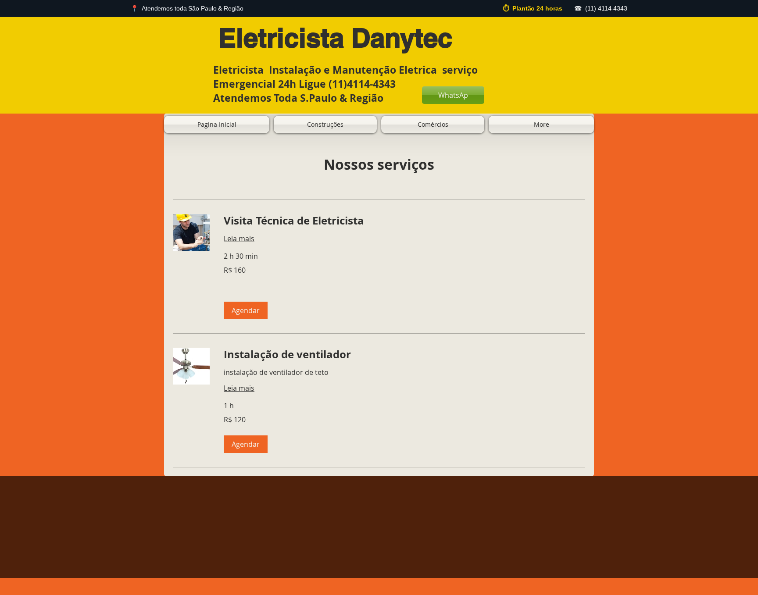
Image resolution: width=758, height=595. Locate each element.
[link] (404, 221)
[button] (246, 310)
